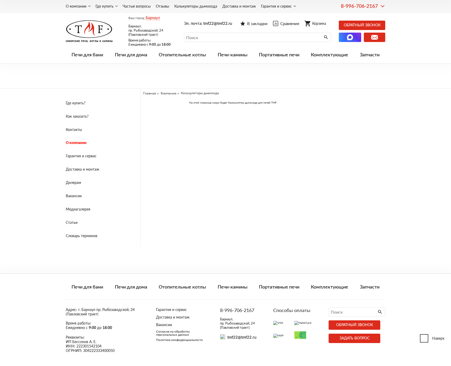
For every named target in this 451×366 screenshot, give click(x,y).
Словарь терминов (81, 235)
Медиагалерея (78, 209)
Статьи (72, 222)
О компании (76, 6)
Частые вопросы (137, 6)
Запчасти (369, 55)
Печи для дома (131, 55)
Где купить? (75, 103)
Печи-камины (232, 55)
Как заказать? (77, 116)
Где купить (105, 6)
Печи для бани (87, 55)
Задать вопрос (355, 338)
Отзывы (162, 6)
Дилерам (73, 182)
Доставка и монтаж (239, 6)
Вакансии (74, 196)
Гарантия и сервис (276, 6)
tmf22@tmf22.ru (217, 24)
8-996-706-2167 (359, 6)
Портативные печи (279, 55)
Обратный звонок (362, 25)
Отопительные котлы (182, 55)
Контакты (74, 129)
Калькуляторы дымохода (195, 6)
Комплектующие (329, 55)
